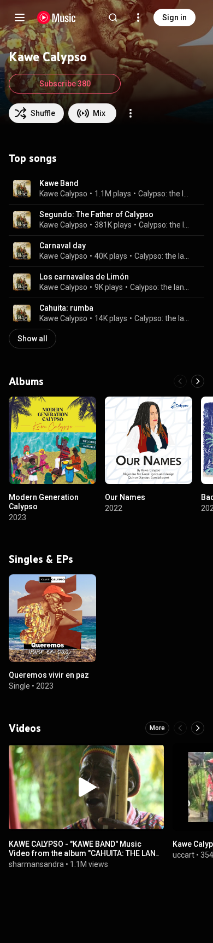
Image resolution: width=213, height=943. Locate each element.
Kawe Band (59, 183)
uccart (183, 855)
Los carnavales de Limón (84, 276)
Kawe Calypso (63, 193)
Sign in (174, 17)
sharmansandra (36, 863)
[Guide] (19, 17)
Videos (25, 728)
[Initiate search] (113, 17)
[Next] (198, 381)
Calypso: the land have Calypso (165, 193)
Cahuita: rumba (66, 308)
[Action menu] (130, 113)
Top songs (33, 158)
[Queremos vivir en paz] (52, 618)
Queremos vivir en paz (49, 675)
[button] (22, 188)
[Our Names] (148, 440)
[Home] (56, 17)
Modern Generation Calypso (44, 502)
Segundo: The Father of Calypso (96, 214)
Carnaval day (62, 245)
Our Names (125, 497)
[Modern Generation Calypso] (52, 440)
